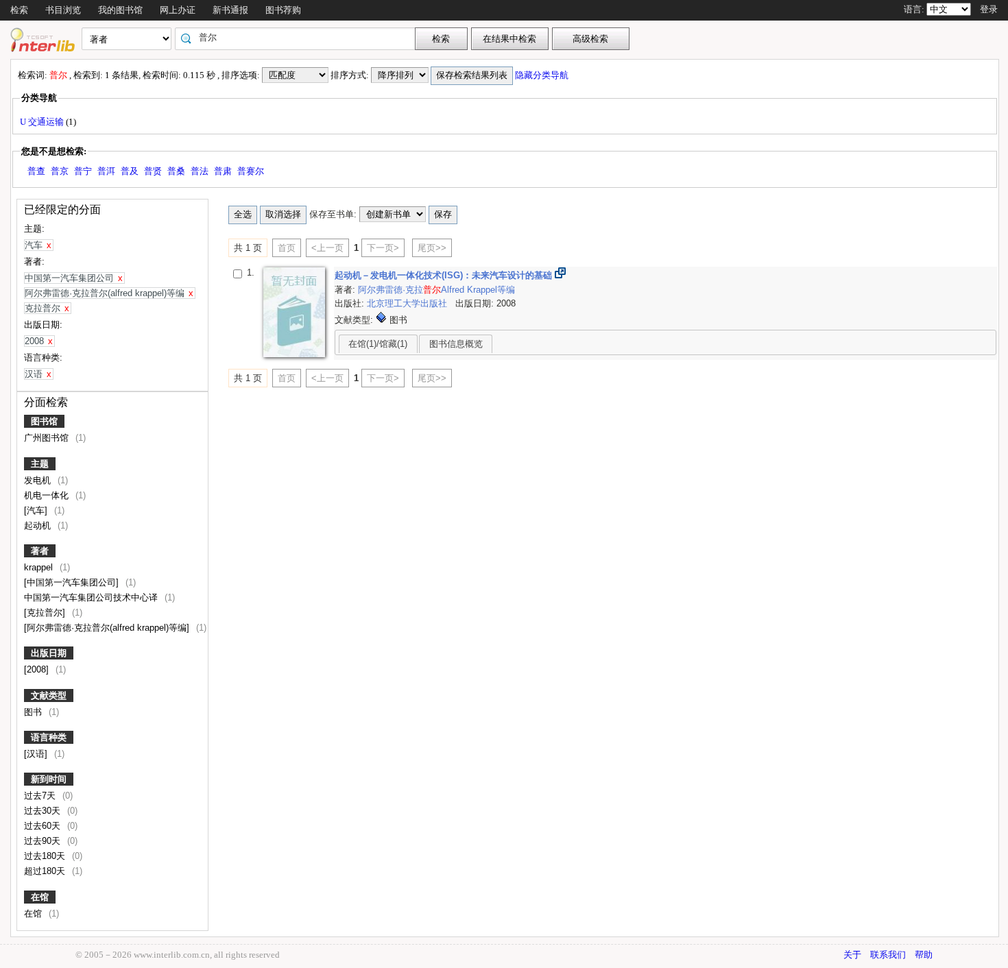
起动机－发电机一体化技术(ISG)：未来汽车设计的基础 (445, 275)
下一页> (383, 248)
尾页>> (432, 248)
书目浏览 (63, 10)
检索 (19, 10)
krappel (40, 567)
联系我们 (888, 954)
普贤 (153, 171)
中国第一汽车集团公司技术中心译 (92, 597)
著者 (40, 551)
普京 (60, 171)
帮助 (924, 954)
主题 (40, 464)
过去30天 (43, 811)
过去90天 (43, 841)
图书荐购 (283, 10)
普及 (130, 171)
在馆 (40, 897)
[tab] (378, 343)
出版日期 (49, 653)
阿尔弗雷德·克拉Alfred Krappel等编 (436, 290)
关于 (852, 954)
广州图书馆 (47, 438)
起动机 (38, 525)
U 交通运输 (43, 122)
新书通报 (230, 10)
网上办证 (177, 10)
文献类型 (49, 695)
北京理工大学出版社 (408, 303)
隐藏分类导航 (543, 75)
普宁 (83, 171)
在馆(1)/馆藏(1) (377, 344)
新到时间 (49, 779)
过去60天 (43, 826)
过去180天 (46, 856)
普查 (36, 171)
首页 (287, 248)
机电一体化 (47, 495)
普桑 (176, 171)
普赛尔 (250, 171)
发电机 (38, 480)
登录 (989, 9)
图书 (34, 712)
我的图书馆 (120, 10)
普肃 (223, 171)
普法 (199, 171)
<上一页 (327, 248)
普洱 (106, 171)
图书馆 (44, 421)
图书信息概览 (456, 344)
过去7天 (41, 795)
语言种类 (49, 737)
